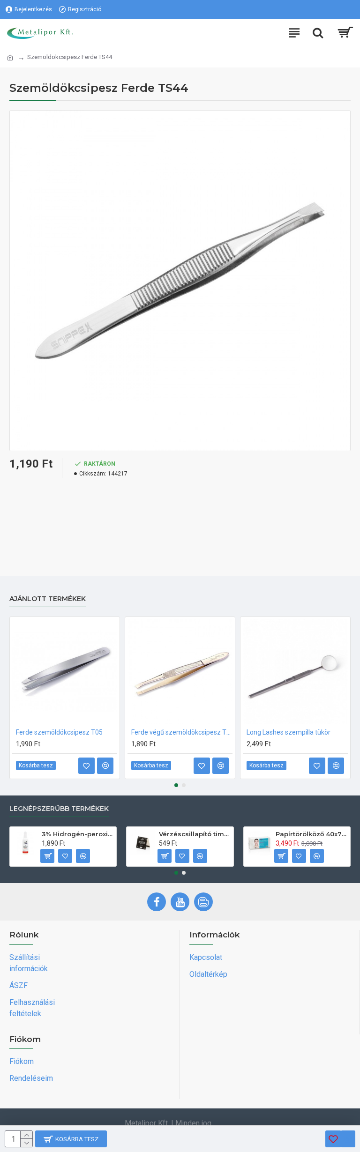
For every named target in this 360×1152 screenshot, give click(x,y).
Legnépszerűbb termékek (59, 809)
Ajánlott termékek (47, 599)
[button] (176, 785)
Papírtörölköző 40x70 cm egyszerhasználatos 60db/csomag (311, 834)
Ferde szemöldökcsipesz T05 (59, 732)
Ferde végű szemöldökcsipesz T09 (181, 732)
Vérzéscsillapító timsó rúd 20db (194, 834)
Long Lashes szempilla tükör (288, 732)
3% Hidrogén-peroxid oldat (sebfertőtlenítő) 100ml (77, 834)
